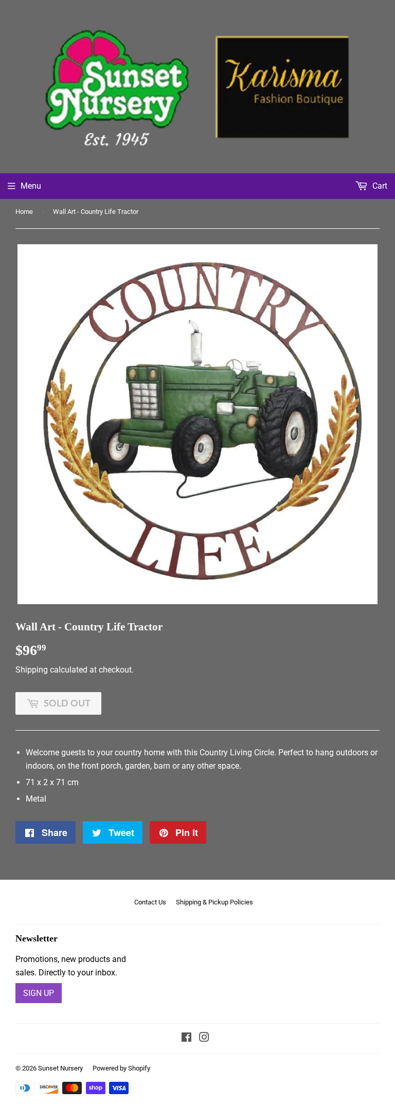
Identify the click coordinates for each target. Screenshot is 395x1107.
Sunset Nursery (60, 1068)
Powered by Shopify (121, 1068)
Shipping (31, 670)
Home (24, 211)
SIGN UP (38, 993)
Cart (378, 186)
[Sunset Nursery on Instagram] (204, 1038)
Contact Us (150, 902)
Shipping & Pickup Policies (214, 902)
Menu (31, 186)
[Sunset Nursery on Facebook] (186, 1038)
